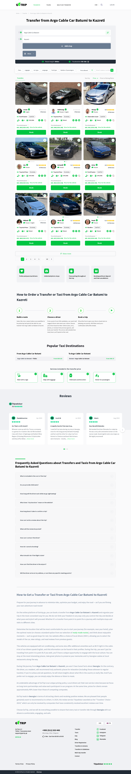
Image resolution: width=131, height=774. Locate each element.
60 (47, 259)
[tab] (65, 476)
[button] (17, 149)
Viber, (51, 733)
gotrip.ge (18, 737)
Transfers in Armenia (81, 746)
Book (31, 132)
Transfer (24, 13)
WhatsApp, (45, 733)
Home (17, 13)
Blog (76, 739)
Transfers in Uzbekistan (82, 749)
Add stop (68, 46)
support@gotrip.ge (21, 733)
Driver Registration (80, 742)
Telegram (55, 733)
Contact (77, 756)
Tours (76, 732)
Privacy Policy (30, 764)
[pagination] (17, 259)
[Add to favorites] (44, 84)
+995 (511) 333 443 (51, 730)
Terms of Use (19, 764)
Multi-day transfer (80, 752)
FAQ (76, 736)
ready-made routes (80, 632)
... (43, 259)
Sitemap (39, 772)
